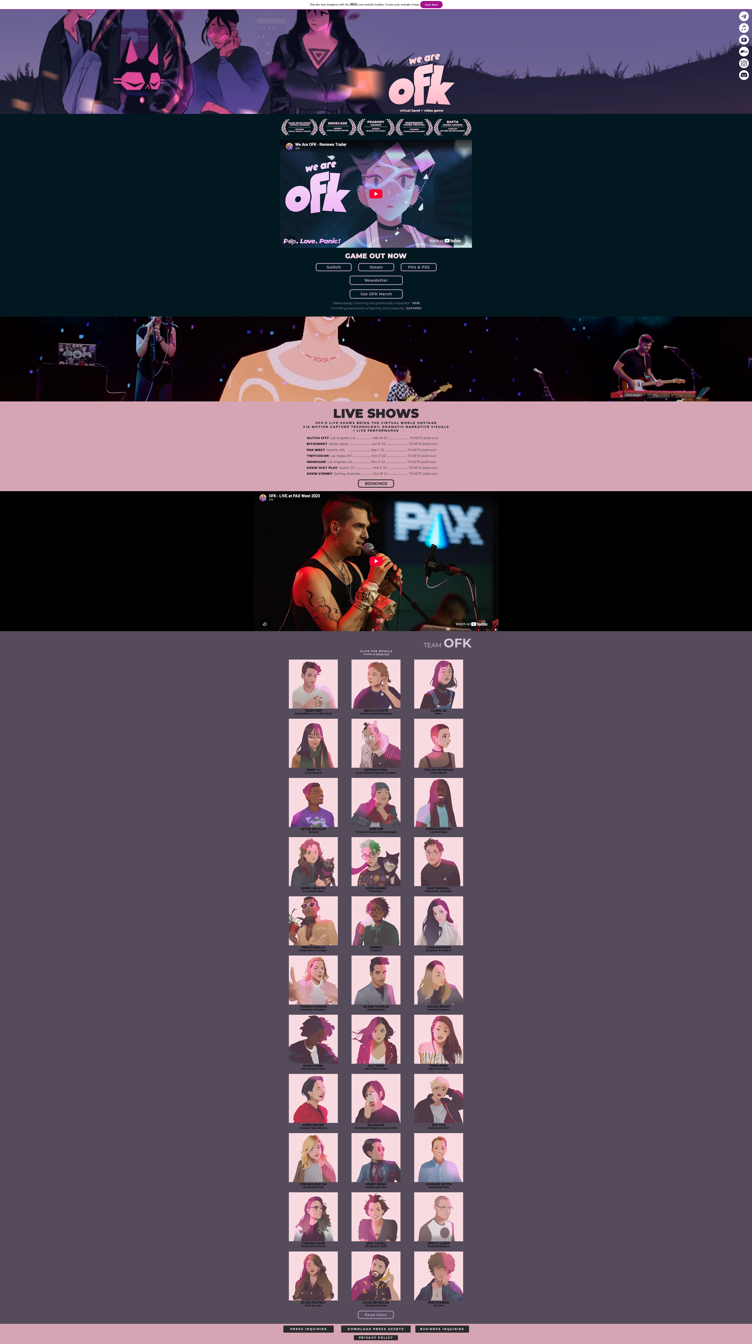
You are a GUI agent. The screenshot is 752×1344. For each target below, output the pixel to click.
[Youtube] (744, 40)
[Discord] (744, 75)
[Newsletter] (744, 16)
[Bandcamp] (744, 51)
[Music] (744, 28)
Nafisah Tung (382, 654)
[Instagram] (744, 63)
